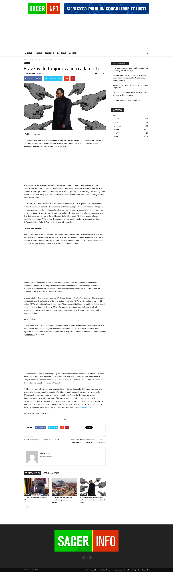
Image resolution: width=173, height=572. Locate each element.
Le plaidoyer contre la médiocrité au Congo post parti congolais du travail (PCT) (130, 69)
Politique (61, 53)
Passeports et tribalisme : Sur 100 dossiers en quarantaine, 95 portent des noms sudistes (88, 441)
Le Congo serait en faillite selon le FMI (126, 100)
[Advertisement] (86, 32)
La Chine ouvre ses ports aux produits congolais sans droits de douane (63, 500)
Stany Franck (30, 73)
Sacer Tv (116, 133)
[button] (146, 53)
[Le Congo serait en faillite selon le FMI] (36, 487)
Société (72, 53)
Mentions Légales (91, 570)
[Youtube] (89, 557)
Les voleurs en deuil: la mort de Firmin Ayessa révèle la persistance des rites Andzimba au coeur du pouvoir (129, 77)
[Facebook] (83, 557)
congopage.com (84, 407)
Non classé (117, 126)
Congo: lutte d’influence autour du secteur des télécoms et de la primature (130, 94)
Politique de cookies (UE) (121, 570)
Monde (39, 53)
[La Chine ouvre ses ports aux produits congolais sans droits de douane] (64, 487)
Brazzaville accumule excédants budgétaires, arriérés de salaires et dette (92, 500)
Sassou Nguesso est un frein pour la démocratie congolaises (130, 86)
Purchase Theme (105, 570)
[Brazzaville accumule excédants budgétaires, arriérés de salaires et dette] (93, 487)
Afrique (28, 53)
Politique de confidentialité (140, 570)
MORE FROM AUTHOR (51, 473)
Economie (49, 53)
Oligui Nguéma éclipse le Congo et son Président (42, 440)
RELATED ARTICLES (32, 473)
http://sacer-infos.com (46, 456)
